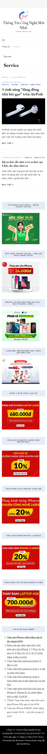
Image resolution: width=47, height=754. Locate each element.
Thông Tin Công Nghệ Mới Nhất (23, 25)
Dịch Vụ (5, 85)
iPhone (15, 85)
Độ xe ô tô (39, 158)
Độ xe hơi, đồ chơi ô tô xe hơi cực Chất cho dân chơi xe (22, 164)
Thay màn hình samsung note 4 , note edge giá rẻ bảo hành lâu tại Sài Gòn (26, 680)
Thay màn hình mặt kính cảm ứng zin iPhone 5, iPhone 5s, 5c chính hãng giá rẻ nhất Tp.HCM (25, 692)
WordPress (25, 744)
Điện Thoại (36, 85)
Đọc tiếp (6, 143)
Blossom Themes (24, 740)
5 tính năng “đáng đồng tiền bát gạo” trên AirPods (22, 92)
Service (24, 85)
